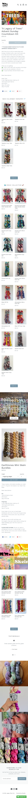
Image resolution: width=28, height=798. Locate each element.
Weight (3, 474)
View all (14, 177)
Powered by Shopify (20, 793)
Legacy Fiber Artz (10, 793)
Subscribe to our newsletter (14, 768)
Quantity (4, 40)
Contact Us (22, 796)
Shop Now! (14, 418)
